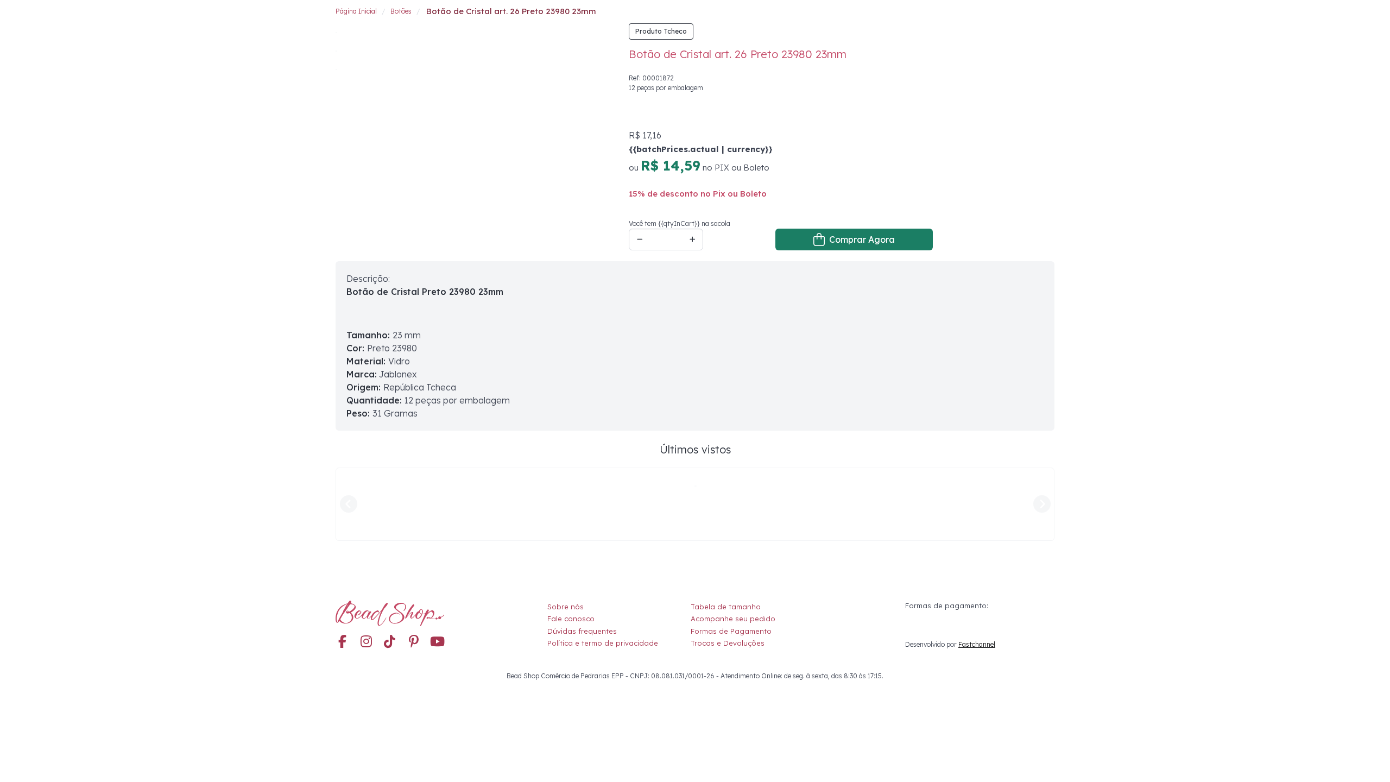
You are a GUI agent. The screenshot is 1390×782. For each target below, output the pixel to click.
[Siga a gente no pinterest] (413, 642)
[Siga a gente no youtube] (437, 642)
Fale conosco (571, 618)
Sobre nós (565, 606)
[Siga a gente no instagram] (365, 642)
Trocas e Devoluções (727, 643)
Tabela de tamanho (726, 606)
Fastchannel (976, 644)
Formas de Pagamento (731, 631)
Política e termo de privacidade (602, 643)
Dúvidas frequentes (582, 631)
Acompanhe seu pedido (733, 618)
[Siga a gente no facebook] (342, 642)
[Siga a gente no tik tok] (389, 642)
